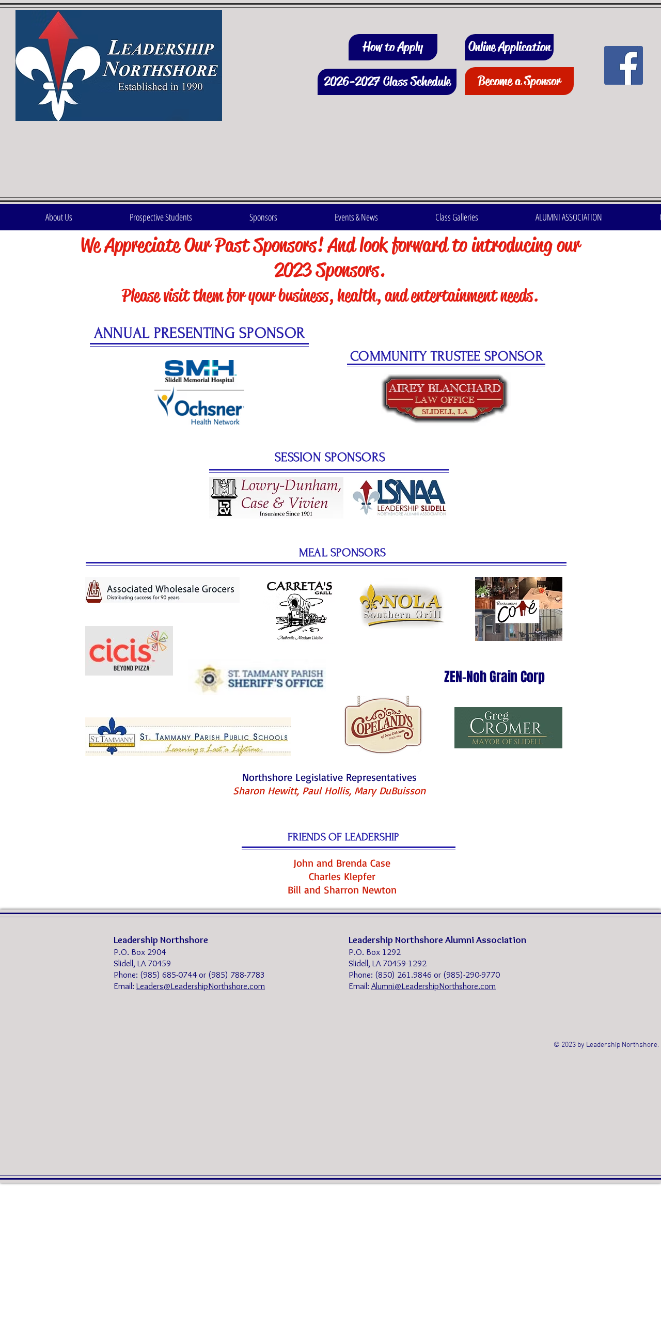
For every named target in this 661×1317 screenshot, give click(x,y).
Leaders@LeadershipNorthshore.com (200, 986)
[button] (59, 217)
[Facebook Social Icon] (623, 65)
